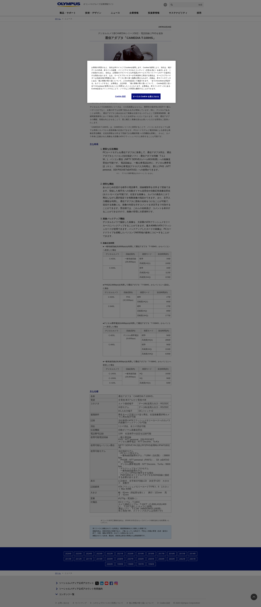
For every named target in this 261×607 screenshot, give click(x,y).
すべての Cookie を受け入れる (146, 96)
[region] (131, 82)
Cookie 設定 (120, 96)
